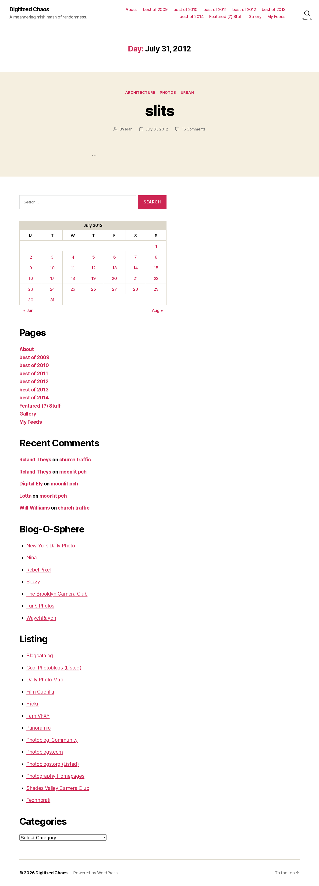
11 (72, 267)
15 (156, 267)
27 (114, 289)
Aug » (157, 310)
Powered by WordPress (95, 872)
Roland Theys (35, 460)
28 (135, 289)
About (131, 9)
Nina (31, 558)
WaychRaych (41, 618)
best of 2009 (155, 9)
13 (114, 267)
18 (73, 278)
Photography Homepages (55, 776)
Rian (128, 129)
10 (52, 267)
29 (156, 289)
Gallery (255, 16)
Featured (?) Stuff (226, 16)
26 (93, 289)
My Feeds (276, 16)
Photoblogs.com (44, 752)
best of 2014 (191, 16)
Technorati (38, 800)
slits (159, 110)
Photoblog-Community (52, 740)
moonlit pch (73, 472)
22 (156, 278)
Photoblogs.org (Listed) (52, 764)
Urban (187, 92)
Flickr (32, 704)
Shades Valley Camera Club (57, 788)
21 (136, 278)
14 (135, 267)
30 (30, 299)
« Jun (28, 310)
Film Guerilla (40, 692)
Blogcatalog (39, 655)
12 (93, 267)
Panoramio (38, 728)
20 (114, 278)
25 (73, 289)
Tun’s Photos (40, 606)
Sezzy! (33, 582)
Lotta (25, 496)
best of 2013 (274, 9)
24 (52, 289)
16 (30, 278)
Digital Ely (31, 484)
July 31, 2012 (156, 129)
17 (52, 278)
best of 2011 (215, 9)
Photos (168, 92)
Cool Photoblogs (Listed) (54, 668)
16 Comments (194, 129)
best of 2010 (186, 9)
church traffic (75, 460)
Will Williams (34, 508)
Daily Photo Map (44, 680)
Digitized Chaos (29, 9)
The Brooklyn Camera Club (57, 594)
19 (93, 278)
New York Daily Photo (50, 546)
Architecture (140, 92)
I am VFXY (38, 716)
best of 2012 (244, 9)
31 (52, 299)
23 (30, 289)
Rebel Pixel (38, 570)
